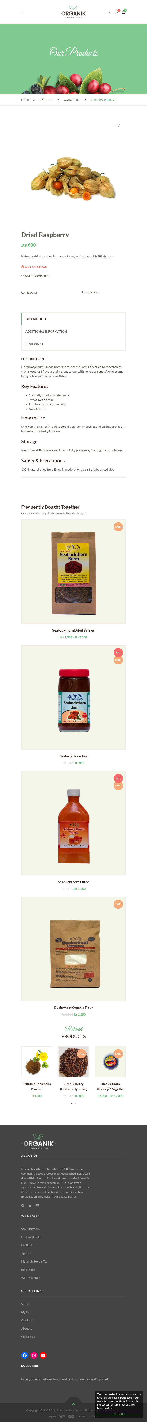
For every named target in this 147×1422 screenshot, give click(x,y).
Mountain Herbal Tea (34, 1261)
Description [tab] (35, 319)
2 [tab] (75, 1103)
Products (46, 99)
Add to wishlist (38, 276)
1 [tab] (72, 1103)
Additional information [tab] (46, 331)
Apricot (26, 1253)
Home (25, 99)
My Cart (26, 1312)
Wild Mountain (30, 1277)
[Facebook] (22, 1205)
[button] (119, 125)
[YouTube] (37, 1205)
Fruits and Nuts (31, 1237)
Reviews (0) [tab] (34, 344)
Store (24, 1304)
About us (26, 1328)
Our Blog (27, 1320)
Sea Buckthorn (30, 1229)
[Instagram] (30, 1205)
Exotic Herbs (72, 99)
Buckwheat (28, 1269)
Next (131, 1076)
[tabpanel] (36, 1072)
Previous (15, 1076)
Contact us (28, 1336)
